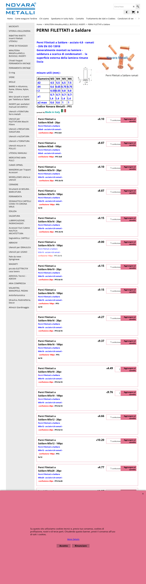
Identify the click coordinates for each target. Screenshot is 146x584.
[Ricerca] (138, 6)
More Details (73, 539)
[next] (138, 18)
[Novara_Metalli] (21, 8)
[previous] (136, 18)
